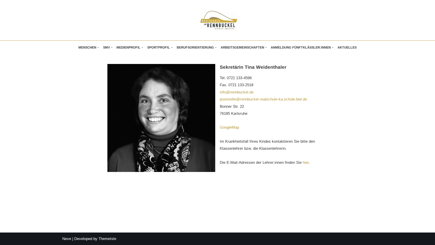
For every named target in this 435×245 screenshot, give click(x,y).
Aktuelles (347, 47)
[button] (98, 47)
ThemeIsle (107, 239)
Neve (66, 239)
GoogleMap (229, 127)
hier (306, 162)
